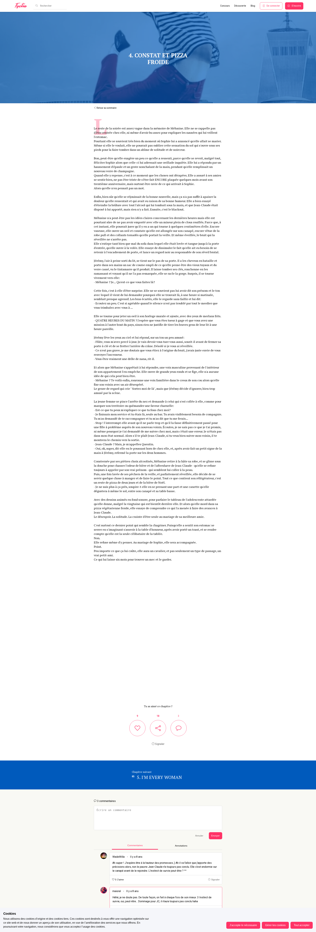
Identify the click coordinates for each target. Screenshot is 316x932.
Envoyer (215, 835)
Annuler (199, 835)
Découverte (240, 5)
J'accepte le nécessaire (243, 925)
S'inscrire (296, 5)
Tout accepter (301, 925)
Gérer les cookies (275, 925)
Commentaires (135, 845)
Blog (253, 5)
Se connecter (273, 5)
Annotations (181, 846)
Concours (225, 5)
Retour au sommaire (106, 108)
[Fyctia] (22, 6)
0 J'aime (119, 879)
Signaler (159, 744)
